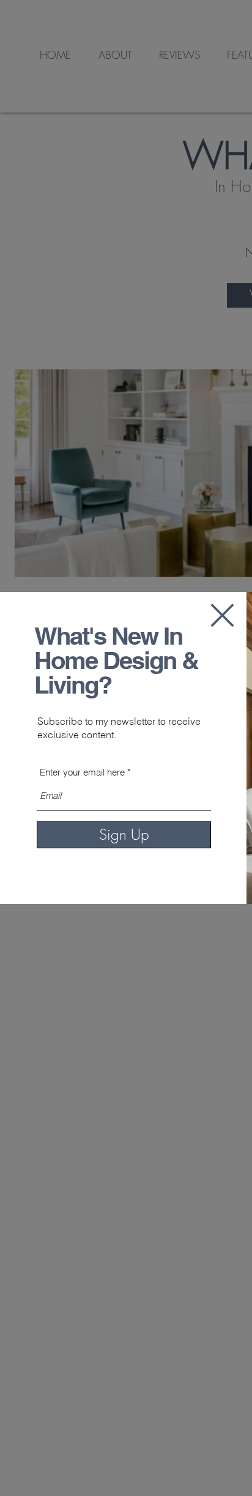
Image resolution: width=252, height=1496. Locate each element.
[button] (222, 615)
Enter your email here (82, 772)
